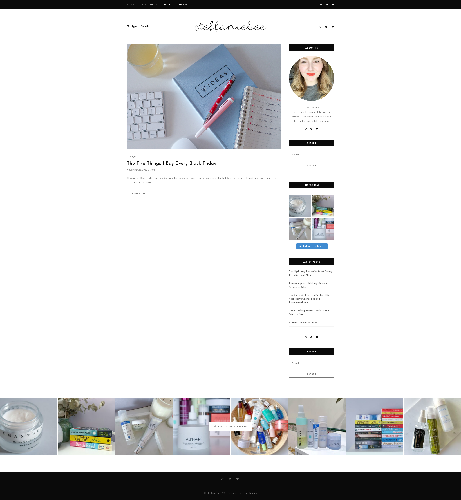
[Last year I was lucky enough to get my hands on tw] (300, 229)
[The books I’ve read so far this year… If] (374, 426)
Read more (139, 193)
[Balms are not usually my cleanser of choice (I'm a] (323, 229)
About (168, 4)
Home (130, 4)
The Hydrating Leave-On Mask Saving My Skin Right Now (310, 273)
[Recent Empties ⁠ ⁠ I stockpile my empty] (259, 426)
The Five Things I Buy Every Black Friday (171, 163)
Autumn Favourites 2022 (303, 322)
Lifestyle (131, 156)
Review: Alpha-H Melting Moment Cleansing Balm (308, 285)
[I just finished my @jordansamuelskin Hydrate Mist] (432, 426)
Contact (183, 4)
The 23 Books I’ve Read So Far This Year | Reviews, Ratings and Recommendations (309, 299)
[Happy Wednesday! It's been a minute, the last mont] (317, 426)
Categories (147, 4)
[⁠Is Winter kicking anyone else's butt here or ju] (300, 206)
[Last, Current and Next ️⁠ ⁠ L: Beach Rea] (323, 206)
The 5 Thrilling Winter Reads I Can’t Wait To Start (309, 312)
